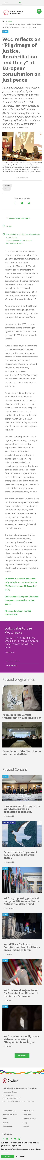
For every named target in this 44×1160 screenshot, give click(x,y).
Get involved (28, 1111)
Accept (8, 1156)
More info (4, 1152)
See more (22, 1056)
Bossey (26, 1126)
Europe (9, 226)
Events (5, 1122)
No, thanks (20, 1156)
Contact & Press (29, 1118)
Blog (25, 1122)
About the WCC (8, 1111)
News (10, 21)
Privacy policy (9, 652)
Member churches (9, 1115)
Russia (7, 189)
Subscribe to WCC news (19, 218)
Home (3, 21)
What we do (7, 1126)
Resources (27, 1115)
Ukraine (7, 185)
